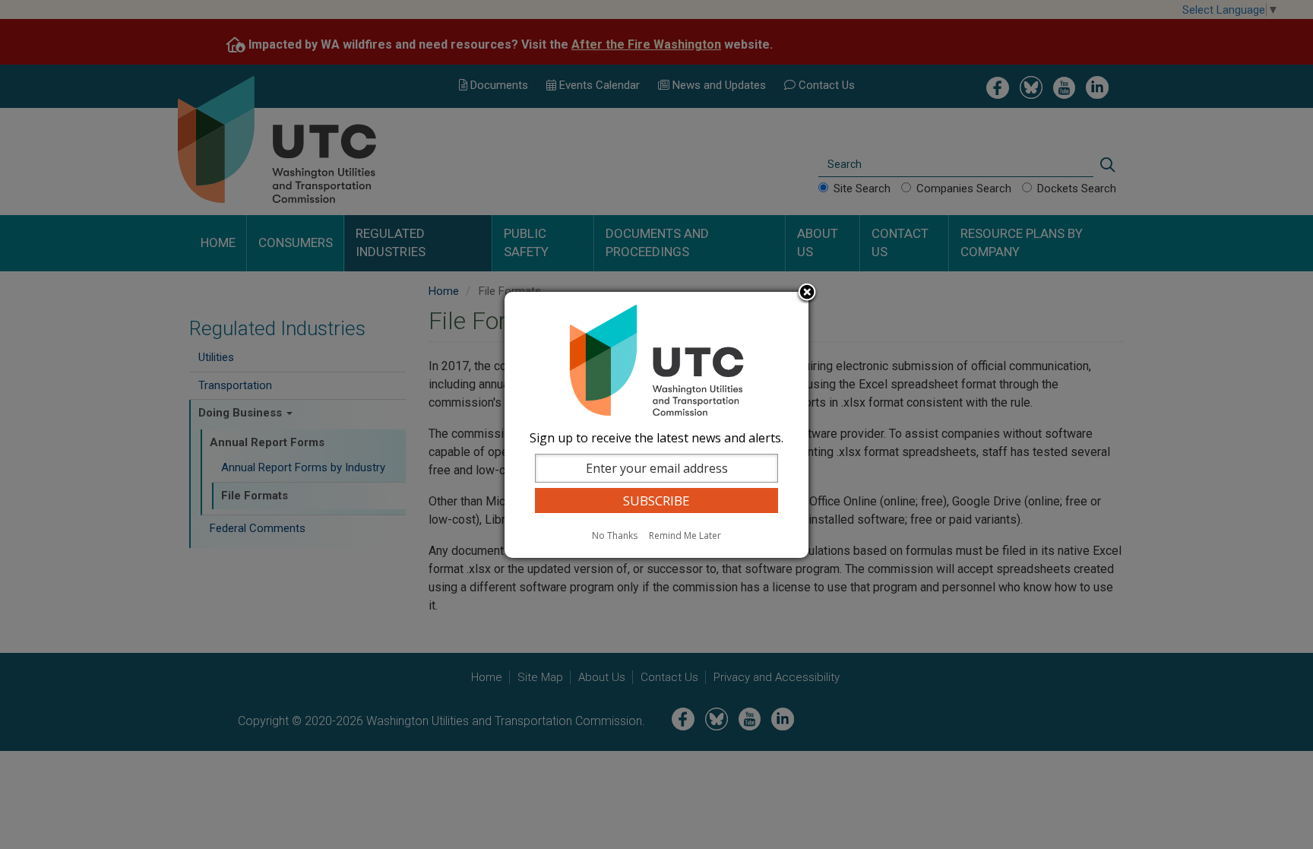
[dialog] (656, 425)
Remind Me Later (685, 535)
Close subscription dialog (807, 293)
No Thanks (615, 535)
